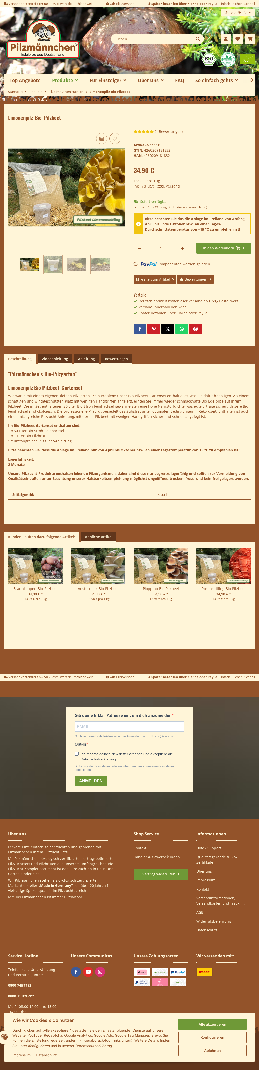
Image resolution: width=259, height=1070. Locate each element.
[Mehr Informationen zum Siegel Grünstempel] (228, 59)
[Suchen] (198, 39)
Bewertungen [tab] (116, 358)
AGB (199, 912)
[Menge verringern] (139, 248)
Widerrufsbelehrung (213, 921)
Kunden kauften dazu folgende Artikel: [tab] (41, 536)
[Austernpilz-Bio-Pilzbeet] (98, 567)
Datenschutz (46, 1055)
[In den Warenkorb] (12, 111)
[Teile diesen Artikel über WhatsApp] (181, 329)
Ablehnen (212, 1050)
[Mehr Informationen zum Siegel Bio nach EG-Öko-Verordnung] (209, 59)
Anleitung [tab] (86, 358)
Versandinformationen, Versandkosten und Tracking (220, 901)
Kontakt (140, 848)
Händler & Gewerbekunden (157, 856)
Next (246, 582)
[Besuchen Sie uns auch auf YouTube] (88, 972)
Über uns (204, 871)
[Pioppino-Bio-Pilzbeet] (161, 567)
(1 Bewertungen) (169, 131)
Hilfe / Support (208, 848)
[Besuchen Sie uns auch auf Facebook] (76, 972)
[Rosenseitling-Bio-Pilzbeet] (223, 567)
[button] (226, 39)
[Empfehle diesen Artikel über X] (167, 329)
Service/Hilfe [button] (236, 12)
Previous (13, 582)
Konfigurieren (212, 1037)
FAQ (179, 80)
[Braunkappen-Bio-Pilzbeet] (35, 567)
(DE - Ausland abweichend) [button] (188, 207)
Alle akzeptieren (212, 1024)
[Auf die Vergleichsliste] (101, 138)
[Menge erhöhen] (182, 248)
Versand (173, 186)
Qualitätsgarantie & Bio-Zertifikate (216, 859)
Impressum (21, 1055)
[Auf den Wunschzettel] (114, 138)
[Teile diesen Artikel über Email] (195, 329)
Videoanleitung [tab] (55, 358)
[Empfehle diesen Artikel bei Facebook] (140, 329)
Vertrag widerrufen (159, 874)
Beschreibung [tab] (20, 358)
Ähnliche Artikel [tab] (98, 536)
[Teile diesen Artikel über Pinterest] (153, 329)
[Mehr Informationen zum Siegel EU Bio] (247, 59)
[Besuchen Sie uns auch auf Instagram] (100, 972)
